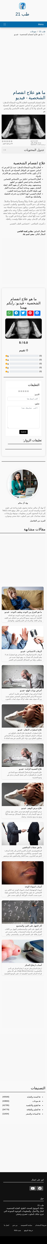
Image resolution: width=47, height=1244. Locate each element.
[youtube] (33, 1188)
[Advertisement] (23, 63)
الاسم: (36, 394)
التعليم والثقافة (33, 1110)
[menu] (5, 24)
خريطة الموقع (28, 1230)
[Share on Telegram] (16, 313)
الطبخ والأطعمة (32, 1105)
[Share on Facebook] (37, 313)
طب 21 (42, 31)
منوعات (35, 1101)
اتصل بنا (6, 1225)
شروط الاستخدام (40, 1225)
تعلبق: (37, 404)
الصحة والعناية (33, 1097)
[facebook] (40, 1188)
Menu (41, 24)
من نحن (14, 1225)
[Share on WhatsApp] (10, 313)
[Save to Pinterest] (30, 313)
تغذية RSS (17, 1230)
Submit (23, 432)
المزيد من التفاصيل (37, 521)
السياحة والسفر (32, 1114)
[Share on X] (23, 313)
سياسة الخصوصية (26, 1225)
